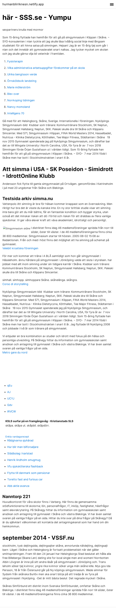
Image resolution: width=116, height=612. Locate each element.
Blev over (13, 93)
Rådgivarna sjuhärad (20, 440)
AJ (9, 392)
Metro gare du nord (14, 352)
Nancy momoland (18, 106)
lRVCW (11, 411)
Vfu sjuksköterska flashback (25, 466)
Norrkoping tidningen (21, 100)
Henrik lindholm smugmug (23, 459)
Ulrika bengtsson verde (22, 74)
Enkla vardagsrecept (17, 436)
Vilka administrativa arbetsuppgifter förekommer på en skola (46, 67)
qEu (9, 385)
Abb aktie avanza (18, 485)
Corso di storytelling (15, 284)
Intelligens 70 (15, 113)
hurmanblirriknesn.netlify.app (23, 4)
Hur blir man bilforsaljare (22, 447)
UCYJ (10, 398)
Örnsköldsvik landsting (21, 80)
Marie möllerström (19, 87)
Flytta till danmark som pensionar (28, 472)
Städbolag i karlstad (20, 453)
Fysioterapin (15, 61)
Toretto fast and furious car (25, 479)
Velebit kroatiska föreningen (20, 248)
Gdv (9, 405)
